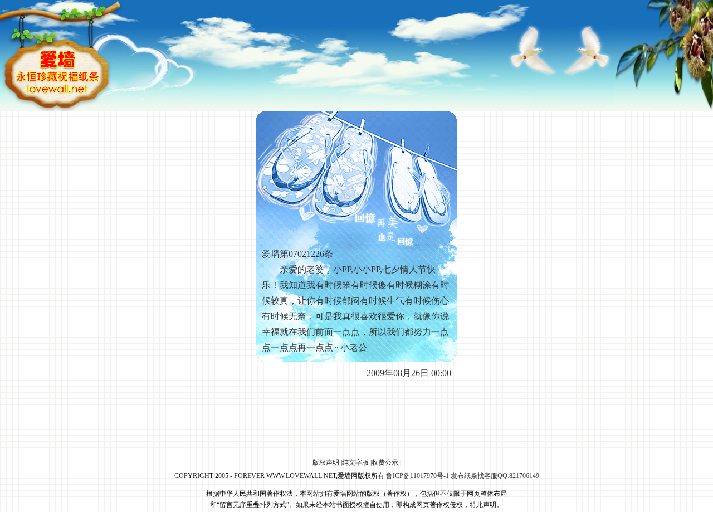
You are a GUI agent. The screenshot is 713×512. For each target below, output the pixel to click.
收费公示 (385, 462)
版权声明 (325, 462)
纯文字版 (355, 462)
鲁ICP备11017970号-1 (417, 476)
